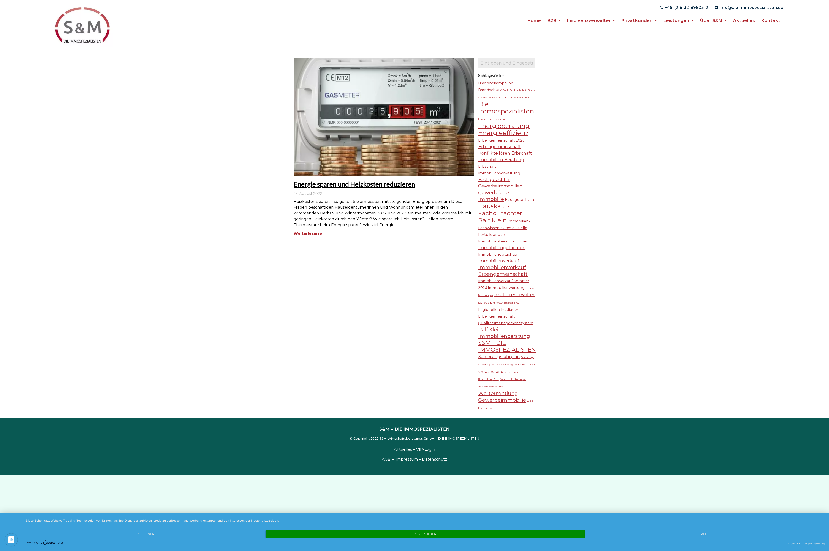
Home (534, 20)
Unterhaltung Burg (488, 379)
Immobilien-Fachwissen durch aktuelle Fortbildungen (504, 228)
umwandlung (490, 371)
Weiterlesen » (308, 233)
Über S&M (711, 20)
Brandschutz (490, 90)
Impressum (794, 543)
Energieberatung (504, 125)
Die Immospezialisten (506, 107)
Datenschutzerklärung (813, 543)
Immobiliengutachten (501, 247)
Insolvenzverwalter (589, 20)
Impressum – (409, 459)
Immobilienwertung (506, 287)
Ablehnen (145, 534)
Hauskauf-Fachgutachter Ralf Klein (500, 213)
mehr (705, 534)
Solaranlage (527, 357)
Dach (506, 90)
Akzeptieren (425, 534)
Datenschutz (434, 459)
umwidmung (512, 372)
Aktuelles (744, 20)
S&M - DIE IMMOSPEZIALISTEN (507, 346)
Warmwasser (496, 386)
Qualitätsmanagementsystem (505, 323)
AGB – (389, 459)
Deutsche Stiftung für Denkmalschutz (509, 97)
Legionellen (489, 309)
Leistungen (676, 20)
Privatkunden (637, 20)
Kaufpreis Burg (486, 302)
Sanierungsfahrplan (499, 356)
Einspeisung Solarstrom (491, 119)
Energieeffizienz (503, 133)
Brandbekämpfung (496, 83)
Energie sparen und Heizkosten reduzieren (354, 184)
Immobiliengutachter (498, 254)
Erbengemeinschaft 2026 (501, 140)
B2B (551, 20)
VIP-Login (425, 449)
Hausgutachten (519, 199)
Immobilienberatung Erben (503, 241)
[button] (554, 20)
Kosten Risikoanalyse (507, 302)
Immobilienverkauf (498, 260)
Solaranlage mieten (489, 364)
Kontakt (770, 20)
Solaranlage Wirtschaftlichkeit (518, 364)
